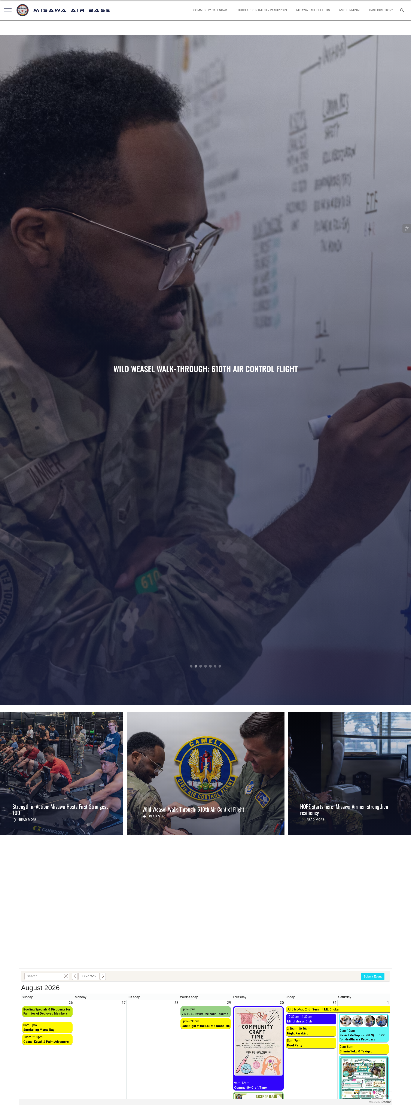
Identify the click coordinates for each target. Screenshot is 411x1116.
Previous (41, 370)
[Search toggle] (403, 10)
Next (370, 370)
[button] (7, 10)
